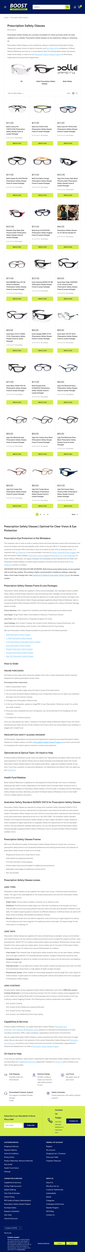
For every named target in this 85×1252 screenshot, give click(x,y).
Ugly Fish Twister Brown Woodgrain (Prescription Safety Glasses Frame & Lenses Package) (40, 492)
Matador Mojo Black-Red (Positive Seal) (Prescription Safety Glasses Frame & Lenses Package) (16, 233)
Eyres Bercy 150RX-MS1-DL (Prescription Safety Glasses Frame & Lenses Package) (16, 388)
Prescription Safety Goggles (38, 556)
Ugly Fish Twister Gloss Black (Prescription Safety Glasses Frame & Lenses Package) (42, 440)
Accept (60, 1243)
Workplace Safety (32, 1030)
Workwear (20, 1030)
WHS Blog (50, 1211)
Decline (72, 1243)
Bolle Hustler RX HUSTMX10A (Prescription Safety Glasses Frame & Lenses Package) (16, 181)
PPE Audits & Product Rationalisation (17, 1200)
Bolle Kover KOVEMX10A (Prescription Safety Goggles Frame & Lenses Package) (42, 232)
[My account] (75, 7)
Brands (48, 1197)
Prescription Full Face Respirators (63, 556)
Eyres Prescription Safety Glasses (18, 645)
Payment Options (10, 1150)
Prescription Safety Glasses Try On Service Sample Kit (67, 231)
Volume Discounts (11, 1219)
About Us (49, 1183)
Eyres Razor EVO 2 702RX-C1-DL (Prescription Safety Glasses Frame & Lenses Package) (16, 337)
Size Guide (8, 1164)
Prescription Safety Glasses (19, 17)
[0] (79, 7)
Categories (50, 1200)
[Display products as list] (77, 93)
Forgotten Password (53, 1161)
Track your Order (52, 1157)
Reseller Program (52, 1208)
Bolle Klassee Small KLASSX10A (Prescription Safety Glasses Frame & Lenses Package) (41, 389)
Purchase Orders (10, 1208)
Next (73, 514)
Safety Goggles (70, 552)
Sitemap (7, 1172)
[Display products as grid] (73, 93)
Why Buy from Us (52, 1186)
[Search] (67, 7)
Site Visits (8, 1215)
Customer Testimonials (54, 1190)
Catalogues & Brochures (55, 1204)
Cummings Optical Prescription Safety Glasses (23, 642)
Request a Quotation (11, 1211)
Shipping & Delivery (11, 1146)
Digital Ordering (10, 1190)
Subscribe (30, 1125)
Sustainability (51, 1193)
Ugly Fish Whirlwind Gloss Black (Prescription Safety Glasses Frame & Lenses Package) (66, 441)
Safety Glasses (57, 552)
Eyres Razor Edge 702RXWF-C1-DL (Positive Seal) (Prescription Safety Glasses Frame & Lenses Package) (67, 285)
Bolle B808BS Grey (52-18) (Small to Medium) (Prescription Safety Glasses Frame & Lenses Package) (16, 285)
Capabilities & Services (27, 1062)
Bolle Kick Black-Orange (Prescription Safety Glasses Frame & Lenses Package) (42, 181)
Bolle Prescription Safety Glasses (18, 635)
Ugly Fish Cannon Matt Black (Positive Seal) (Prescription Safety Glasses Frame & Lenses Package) (67, 182)
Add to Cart (17, 143)
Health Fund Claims (11, 1168)
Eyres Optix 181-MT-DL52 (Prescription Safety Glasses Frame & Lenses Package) (67, 336)
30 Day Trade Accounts (12, 1186)
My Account (50, 1150)
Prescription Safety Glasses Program (47, 54)
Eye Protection (51, 48)
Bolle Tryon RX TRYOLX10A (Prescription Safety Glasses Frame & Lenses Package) (67, 129)
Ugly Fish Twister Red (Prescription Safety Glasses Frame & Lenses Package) (16, 491)
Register (49, 1146)
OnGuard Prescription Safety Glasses (19, 653)
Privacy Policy (21, 1249)
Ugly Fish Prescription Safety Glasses (19, 656)
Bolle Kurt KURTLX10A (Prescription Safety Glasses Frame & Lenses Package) (42, 129)
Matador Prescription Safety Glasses (19, 649)
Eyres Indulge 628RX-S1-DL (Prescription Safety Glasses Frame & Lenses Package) (42, 336)
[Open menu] (5, 7)
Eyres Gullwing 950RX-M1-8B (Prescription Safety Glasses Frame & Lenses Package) (42, 284)
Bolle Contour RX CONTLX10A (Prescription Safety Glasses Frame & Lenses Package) (15, 130)
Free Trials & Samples (12, 1193)
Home (6, 17)
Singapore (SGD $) (11, 1228)
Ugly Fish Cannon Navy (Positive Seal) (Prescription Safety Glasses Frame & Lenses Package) (67, 492)
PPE (14, 1030)
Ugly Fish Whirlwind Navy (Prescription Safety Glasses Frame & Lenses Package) (67, 388)
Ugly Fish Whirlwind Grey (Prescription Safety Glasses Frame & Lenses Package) (16, 440)
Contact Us (11, 770)
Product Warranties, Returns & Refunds (18, 1161)
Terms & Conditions (11, 1154)
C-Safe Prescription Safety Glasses (19, 638)
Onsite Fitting (9, 1197)
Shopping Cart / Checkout (56, 1154)
